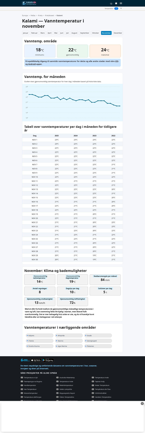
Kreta (40, 15)
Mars (43, 33)
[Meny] (121, 3)
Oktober (95, 33)
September (84, 33)
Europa (25, 15)
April (49, 33)
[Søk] (111, 3)
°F (121, 8)
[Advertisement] (51, 417)
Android (32, 64)
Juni (61, 33)
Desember (118, 33)
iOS (116, 61)
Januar (25, 33)
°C (116, 8)
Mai (55, 33)
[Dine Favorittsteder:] (116, 3)
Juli (67, 33)
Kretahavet (49, 15)
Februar (34, 33)
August (74, 33)
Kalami (60, 15)
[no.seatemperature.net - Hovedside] (30, 3)
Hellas (33, 15)
